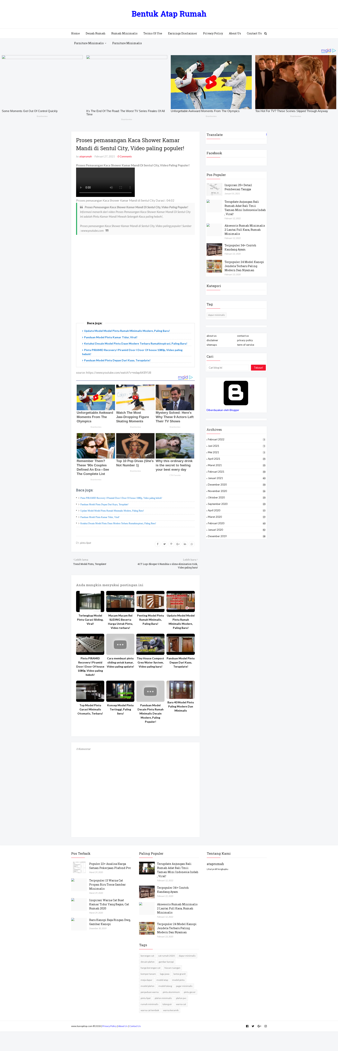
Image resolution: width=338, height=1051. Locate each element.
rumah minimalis (149, 1004)
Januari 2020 (236, 529)
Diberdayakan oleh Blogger (223, 410)
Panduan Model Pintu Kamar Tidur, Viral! (110, 337)
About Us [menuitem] (235, 33)
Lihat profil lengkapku (217, 869)
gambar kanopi (166, 961)
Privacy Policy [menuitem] (213, 33)
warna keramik (171, 1010)
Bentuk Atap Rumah (169, 13)
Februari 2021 (236, 471)
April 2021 (236, 458)
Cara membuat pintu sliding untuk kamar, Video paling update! (120, 662)
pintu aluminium (171, 992)
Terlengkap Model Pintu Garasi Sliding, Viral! (90, 619)
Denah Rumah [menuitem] (95, 33)
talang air (167, 1004)
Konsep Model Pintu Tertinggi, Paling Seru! (120, 709)
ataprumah (85, 156)
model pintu (178, 979)
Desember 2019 (236, 536)
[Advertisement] (135, 284)
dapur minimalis (216, 314)
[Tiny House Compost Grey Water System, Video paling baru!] (150, 644)
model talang (165, 986)
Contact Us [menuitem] (254, 33)
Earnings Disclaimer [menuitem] (182, 33)
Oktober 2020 (236, 497)
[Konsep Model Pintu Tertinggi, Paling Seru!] (120, 691)
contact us (243, 335)
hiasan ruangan (172, 967)
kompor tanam (148, 973)
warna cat (181, 1004)
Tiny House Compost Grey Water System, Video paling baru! (150, 662)
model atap (162, 979)
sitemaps (212, 344)
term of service (245, 344)
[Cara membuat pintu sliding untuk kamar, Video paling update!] (120, 644)
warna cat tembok (150, 1010)
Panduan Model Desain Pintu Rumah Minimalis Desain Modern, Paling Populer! (151, 713)
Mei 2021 (236, 452)
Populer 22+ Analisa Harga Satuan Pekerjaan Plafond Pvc (110, 866)
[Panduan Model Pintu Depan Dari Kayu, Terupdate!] (180, 644)
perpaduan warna (150, 992)
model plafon (147, 986)
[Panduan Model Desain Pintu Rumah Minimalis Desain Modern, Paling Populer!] (150, 691)
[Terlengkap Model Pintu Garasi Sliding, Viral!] (90, 601)
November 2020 (236, 491)
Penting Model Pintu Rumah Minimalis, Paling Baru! (150, 619)
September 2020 (236, 503)
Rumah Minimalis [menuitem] (124, 33)
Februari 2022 (236, 439)
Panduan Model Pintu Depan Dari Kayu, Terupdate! (117, 360)
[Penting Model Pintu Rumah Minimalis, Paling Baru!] (150, 601)
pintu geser (190, 992)
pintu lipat (85, 542)
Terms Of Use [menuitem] (152, 33)
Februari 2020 (236, 523)
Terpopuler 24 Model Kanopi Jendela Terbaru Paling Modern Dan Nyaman (244, 266)
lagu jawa (164, 973)
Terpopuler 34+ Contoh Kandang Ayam (240, 247)
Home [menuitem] (75, 33)
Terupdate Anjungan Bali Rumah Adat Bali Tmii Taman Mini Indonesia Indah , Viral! (245, 208)
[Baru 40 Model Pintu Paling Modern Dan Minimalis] (180, 690)
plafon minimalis (163, 998)
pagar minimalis (184, 986)
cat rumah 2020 (166, 955)
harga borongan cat (150, 967)
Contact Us (135, 1026)
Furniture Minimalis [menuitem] (89, 43)
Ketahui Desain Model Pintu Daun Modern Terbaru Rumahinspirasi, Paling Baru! (135, 343)
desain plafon (148, 961)
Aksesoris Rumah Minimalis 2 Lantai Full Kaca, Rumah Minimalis (245, 230)
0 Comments (125, 156)
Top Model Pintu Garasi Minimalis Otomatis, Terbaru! (90, 709)
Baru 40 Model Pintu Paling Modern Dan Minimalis (180, 706)
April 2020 (236, 510)
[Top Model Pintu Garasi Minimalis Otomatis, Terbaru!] (90, 691)
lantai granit (179, 973)
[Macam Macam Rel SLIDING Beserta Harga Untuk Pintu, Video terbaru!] (120, 601)
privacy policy (245, 340)
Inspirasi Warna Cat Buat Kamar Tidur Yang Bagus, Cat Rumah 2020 (109, 904)
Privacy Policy (109, 1026)
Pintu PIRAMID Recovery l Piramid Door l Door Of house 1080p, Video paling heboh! (121, 498)
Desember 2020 (236, 484)
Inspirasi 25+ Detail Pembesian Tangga (238, 187)
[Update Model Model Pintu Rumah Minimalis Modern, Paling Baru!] (180, 601)
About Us (123, 1026)
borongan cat (147, 955)
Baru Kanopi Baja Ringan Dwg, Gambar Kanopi (110, 922)
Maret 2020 (236, 516)
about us (212, 335)
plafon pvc (181, 998)
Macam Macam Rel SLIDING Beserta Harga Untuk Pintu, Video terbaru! (120, 621)
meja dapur (146, 979)
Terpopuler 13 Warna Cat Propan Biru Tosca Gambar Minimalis (107, 884)
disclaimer (212, 340)
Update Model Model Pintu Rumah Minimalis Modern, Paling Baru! (127, 330)
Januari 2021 (236, 478)
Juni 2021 (236, 445)
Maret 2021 (236, 465)
